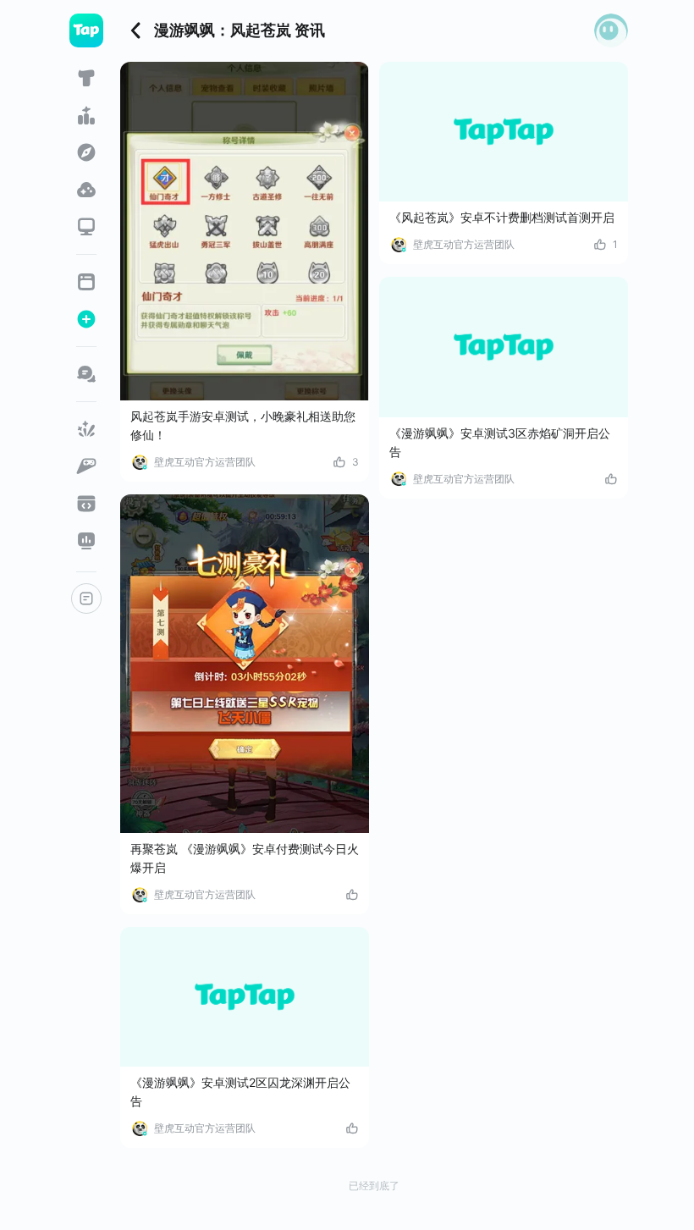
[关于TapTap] (86, 598)
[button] (611, 30)
